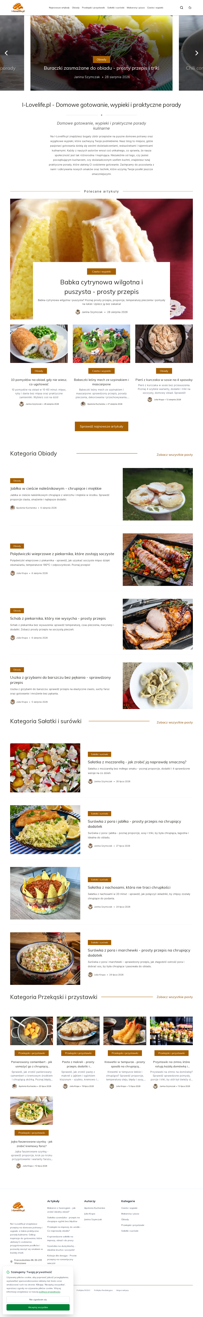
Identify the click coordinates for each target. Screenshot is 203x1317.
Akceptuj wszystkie (38, 1307)
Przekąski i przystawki (93, 7)
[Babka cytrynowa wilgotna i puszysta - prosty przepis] (101, 259)
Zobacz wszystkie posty (175, 455)
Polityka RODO (83, 1290)
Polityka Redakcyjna (103, 1290)
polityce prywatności (49, 1291)
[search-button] (181, 7)
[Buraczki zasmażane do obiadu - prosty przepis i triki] (101, 53)
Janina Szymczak (93, 1219)
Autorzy (89, 1201)
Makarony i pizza (136, 7)
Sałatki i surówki (115, 7)
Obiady (75, 7)
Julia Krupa (89, 1213)
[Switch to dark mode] (190, 7)
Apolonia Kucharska (94, 1208)
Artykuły (53, 1201)
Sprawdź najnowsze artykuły (101, 426)
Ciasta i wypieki (155, 7)
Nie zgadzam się (38, 1299)
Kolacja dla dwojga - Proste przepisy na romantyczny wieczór (62, 1259)
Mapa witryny (122, 1290)
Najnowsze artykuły (59, 7)
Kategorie (128, 1201)
